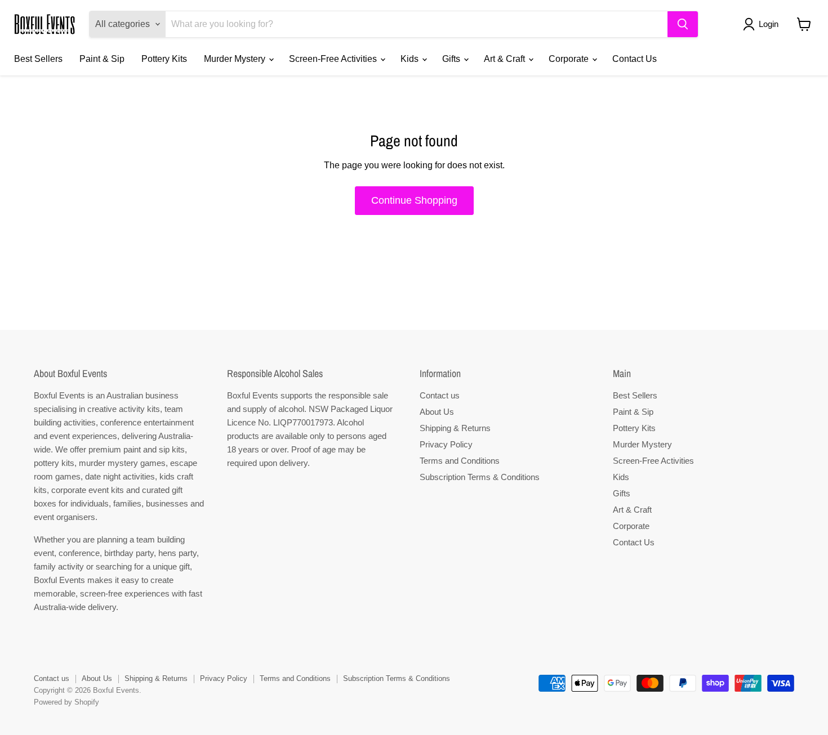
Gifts (452, 59)
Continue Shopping (414, 200)
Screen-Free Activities (334, 59)
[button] (763, 24)
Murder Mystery (236, 59)
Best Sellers (38, 59)
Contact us (440, 395)
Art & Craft (505, 59)
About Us (437, 411)
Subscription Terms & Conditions (480, 477)
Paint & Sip (101, 59)
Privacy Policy (446, 444)
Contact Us (634, 59)
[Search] (682, 24)
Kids (410, 59)
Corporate (570, 59)
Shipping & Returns (455, 428)
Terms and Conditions (460, 460)
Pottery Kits (164, 59)
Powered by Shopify (66, 702)
